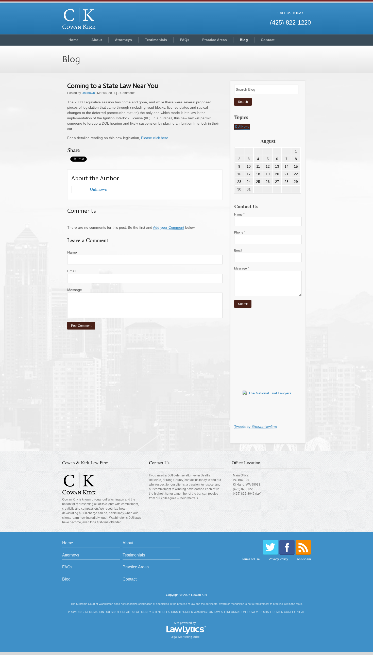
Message (74, 290)
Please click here (154, 138)
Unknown (88, 93)
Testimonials (156, 40)
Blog (244, 40)
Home (73, 40)
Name (72, 252)
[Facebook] (287, 547)
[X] (270, 547)
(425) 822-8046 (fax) (247, 493)
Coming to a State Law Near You (112, 86)
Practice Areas (214, 40)
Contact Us (159, 462)
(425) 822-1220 (244, 489)
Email (71, 271)
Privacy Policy (278, 559)
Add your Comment (168, 227)
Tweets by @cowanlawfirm (255, 427)
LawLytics (186, 629)
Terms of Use (251, 559)
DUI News (242, 126)
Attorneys (123, 40)
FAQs (184, 40)
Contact (268, 40)
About (96, 40)
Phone (239, 232)
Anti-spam (304, 559)
